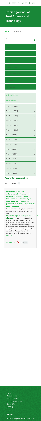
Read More (10, 235)
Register (23, 3)
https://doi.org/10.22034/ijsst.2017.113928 (22, 216)
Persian (13, 3)
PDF (23, 242)
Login (32, 3)
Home (7, 31)
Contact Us (11, 87)
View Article (10, 242)
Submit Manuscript (14, 74)
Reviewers (10, 80)
